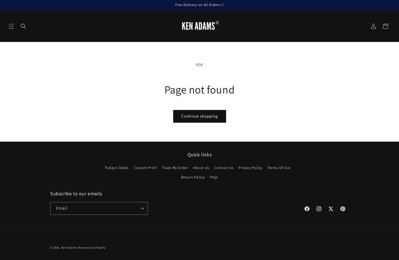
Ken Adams (69, 247)
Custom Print (145, 167)
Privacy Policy (250, 167)
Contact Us (223, 167)
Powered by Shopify (92, 247)
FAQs (214, 177)
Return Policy (193, 177)
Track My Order (175, 167)
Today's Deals (117, 167)
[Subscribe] (142, 208)
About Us (201, 167)
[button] (11, 26)
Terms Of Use (278, 167)
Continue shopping (199, 116)
